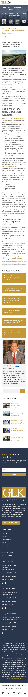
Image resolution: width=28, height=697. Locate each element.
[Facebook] (16, 444)
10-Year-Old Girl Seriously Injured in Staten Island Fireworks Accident (12, 333)
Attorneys (4, 536)
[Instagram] (19, 693)
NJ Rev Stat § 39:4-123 (9, 166)
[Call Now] (21, 2)
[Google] (3, 583)
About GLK (5, 533)
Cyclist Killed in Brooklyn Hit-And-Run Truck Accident (17, 430)
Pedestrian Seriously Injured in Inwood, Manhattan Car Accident (13, 300)
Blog (3, 549)
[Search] (22, 391)
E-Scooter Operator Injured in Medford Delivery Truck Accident (13, 278)
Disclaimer (18, 678)
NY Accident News (7, 552)
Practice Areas (6, 539)
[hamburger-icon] (25, 2)
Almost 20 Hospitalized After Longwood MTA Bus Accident (17, 438)
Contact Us (5, 546)
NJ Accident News (7, 555)
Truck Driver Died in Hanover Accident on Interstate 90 (17, 413)
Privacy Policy (10, 678)
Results (4, 543)
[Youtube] (25, 693)
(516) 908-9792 (17, 259)
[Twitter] (14, 444)
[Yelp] (6, 583)
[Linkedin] (16, 366)
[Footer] (8, 693)
